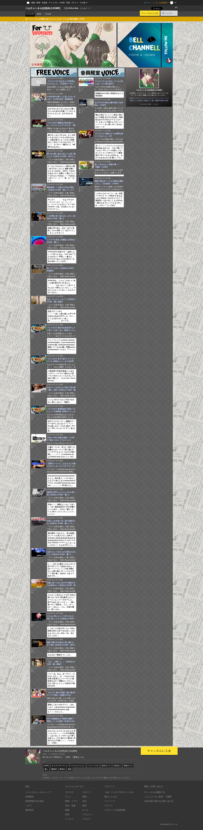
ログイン (147, 2)
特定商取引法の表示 (34, 801)
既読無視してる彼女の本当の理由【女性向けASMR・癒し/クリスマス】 (60, 189)
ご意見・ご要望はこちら (74, 757)
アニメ (68, 796)
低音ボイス (133, 100)
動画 (33, 2)
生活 (84, 801)
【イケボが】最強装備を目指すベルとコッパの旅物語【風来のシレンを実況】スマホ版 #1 (61, 411)
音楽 (67, 814)
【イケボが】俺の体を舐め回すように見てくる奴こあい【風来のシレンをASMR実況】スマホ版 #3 (61, 330)
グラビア (86, 819)
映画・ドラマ (71, 801)
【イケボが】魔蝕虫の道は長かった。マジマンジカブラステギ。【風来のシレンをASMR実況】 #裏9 (61, 125)
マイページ (110, 801)
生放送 (44, 2)
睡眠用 (157, 100)
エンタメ (83, 8)
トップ (30, 14)
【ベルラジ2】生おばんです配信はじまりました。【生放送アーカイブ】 (61, 83)
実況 (68, 2)
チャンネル (53, 2)
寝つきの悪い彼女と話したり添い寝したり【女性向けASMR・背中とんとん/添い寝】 (61, 156)
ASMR (131, 98)
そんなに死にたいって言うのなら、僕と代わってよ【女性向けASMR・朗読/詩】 (61, 618)
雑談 (166, 100)
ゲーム (85, 810)
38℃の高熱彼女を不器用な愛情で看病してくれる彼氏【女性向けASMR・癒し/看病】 (60, 721)
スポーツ (86, 792)
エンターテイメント (140, 98)
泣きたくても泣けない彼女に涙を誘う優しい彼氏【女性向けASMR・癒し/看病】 (61, 389)
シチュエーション (154, 98)
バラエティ (87, 814)
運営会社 (29, 810)
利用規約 (29, 796)
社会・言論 (70, 805)
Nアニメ (75, 2)
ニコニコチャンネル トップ (38, 792)
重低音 (162, 100)
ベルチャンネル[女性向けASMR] (42, 8)
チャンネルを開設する (154, 792)
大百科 (62, 2)
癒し (153, 100)
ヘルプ (28, 805)
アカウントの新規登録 (115, 810)
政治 (84, 805)
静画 (38, 2)
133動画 (155, 104)
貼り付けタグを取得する (52, 757)
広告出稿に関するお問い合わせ (158, 801)
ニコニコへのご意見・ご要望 (157, 796)
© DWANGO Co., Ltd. (169, 824)
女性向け (141, 100)
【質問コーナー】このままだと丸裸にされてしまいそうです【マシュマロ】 (61, 466)
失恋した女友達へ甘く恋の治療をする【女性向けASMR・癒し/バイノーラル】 (61, 523)
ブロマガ (69, 792)
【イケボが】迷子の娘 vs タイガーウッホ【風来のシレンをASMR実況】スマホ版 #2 (61, 361)
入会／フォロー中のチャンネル (119, 792)
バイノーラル (164, 98)
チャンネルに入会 (149, 13)
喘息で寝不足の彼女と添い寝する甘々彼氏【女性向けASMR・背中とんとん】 (61, 644)
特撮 (67, 810)
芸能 (84, 796)
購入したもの (111, 796)
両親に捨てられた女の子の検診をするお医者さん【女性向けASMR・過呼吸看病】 (61, 585)
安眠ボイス (148, 100)
